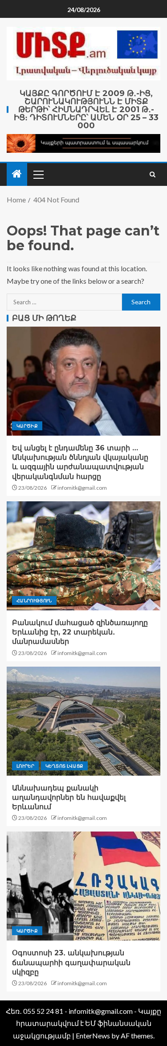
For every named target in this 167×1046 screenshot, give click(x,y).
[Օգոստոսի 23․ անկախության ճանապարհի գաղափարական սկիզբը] (83, 886)
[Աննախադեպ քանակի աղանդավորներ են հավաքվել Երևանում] (83, 721)
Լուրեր (25, 766)
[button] (38, 174)
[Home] (17, 174)
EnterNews (93, 1035)
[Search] (152, 174)
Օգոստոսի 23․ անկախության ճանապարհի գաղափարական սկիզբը (71, 962)
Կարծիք (27, 425)
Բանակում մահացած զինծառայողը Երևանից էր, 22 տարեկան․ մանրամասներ (80, 632)
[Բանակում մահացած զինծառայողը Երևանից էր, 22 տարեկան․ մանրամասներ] (83, 555)
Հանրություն (34, 600)
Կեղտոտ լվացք (64, 766)
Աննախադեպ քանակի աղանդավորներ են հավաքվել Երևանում (69, 797)
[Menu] (38, 174)
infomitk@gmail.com (82, 487)
